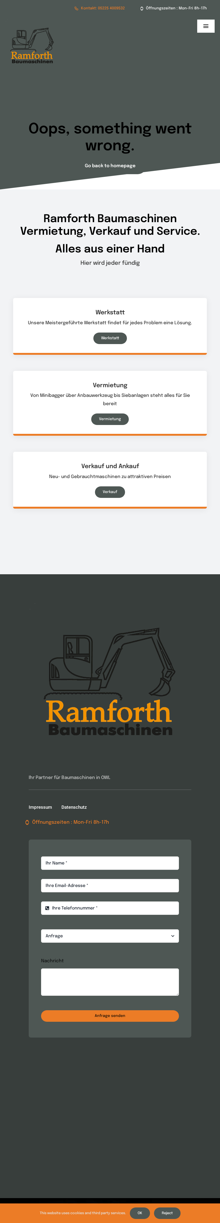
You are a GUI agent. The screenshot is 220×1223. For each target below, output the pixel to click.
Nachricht (52, 961)
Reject (167, 1213)
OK (140, 1213)
